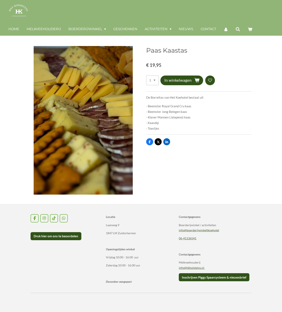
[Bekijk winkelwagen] (250, 29)
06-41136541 (187, 238)
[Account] (226, 29)
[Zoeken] (238, 29)
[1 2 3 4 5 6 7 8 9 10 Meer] (152, 80)
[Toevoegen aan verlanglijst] (210, 80)
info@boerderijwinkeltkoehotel (199, 230)
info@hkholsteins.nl (192, 267)
